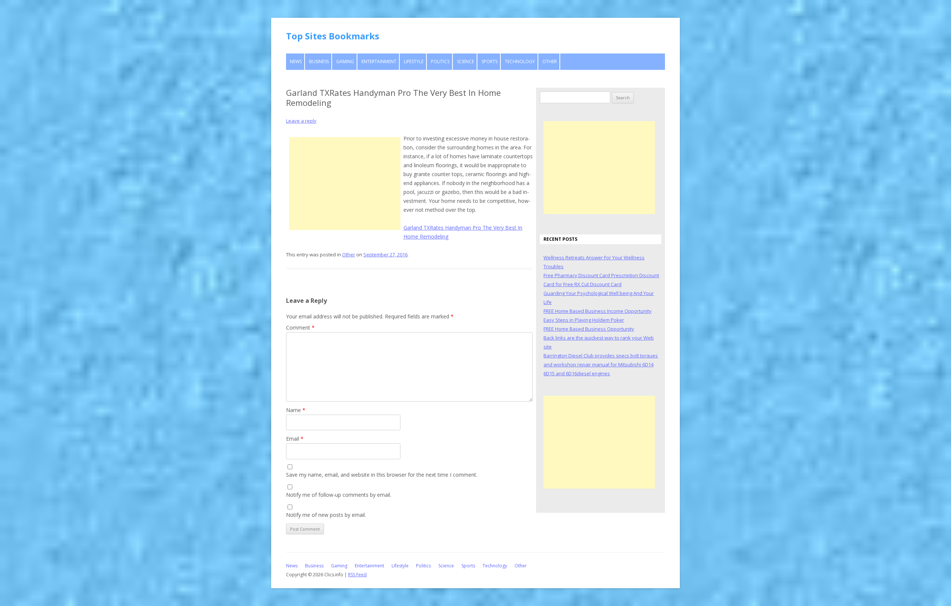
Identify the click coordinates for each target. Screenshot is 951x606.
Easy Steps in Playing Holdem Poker (583, 320)
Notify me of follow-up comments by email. (338, 494)
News (296, 61)
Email (295, 438)
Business (319, 61)
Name (295, 410)
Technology (520, 61)
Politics (440, 61)
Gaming (345, 61)
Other (549, 61)
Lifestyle (413, 61)
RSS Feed (357, 574)
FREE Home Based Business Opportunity (588, 328)
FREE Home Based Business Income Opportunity (597, 311)
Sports (489, 61)
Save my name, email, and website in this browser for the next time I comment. (381, 474)
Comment (300, 327)
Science (465, 61)
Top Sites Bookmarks (332, 36)
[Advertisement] (344, 183)
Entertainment (378, 61)
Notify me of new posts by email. (326, 514)
